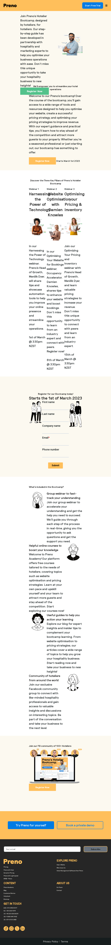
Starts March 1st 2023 (68, 161)
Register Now (42, 787)
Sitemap (6, 899)
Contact (59, 890)
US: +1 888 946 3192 (10, 916)
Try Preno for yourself (31, 825)
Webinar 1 (34, 189)
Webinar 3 (69, 189)
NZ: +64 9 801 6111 (10, 911)
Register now (34, 91)
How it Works (61, 865)
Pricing (6, 867)
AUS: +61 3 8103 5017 (10, 908)
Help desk (7, 896)
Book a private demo (80, 825)
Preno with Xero (9, 870)
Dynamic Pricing (9, 873)
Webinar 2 (52, 189)
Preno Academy (9, 887)
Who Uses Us (61, 868)
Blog (5, 890)
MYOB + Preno (8, 878)
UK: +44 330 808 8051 (11, 913)
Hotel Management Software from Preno (70, 870)
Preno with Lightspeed (11, 876)
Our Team (60, 887)
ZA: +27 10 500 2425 (10, 919)
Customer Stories (9, 893)
